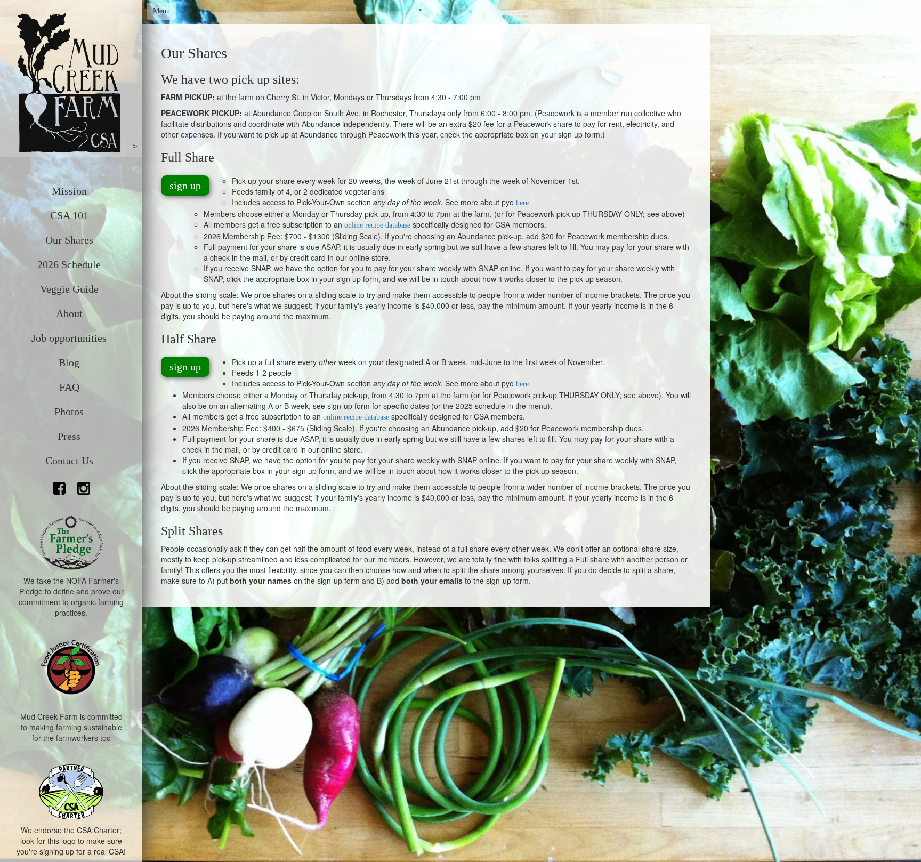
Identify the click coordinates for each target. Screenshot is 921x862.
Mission (69, 191)
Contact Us (69, 460)
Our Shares (69, 240)
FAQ (69, 387)
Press (69, 436)
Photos (69, 411)
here (522, 203)
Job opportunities (69, 338)
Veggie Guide (69, 289)
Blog (69, 362)
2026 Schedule (69, 264)
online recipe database (377, 225)
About (69, 313)
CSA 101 (69, 215)
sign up (185, 185)
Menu (161, 11)
